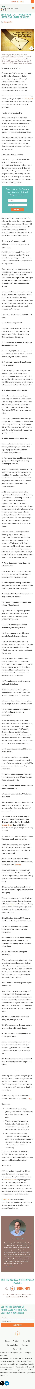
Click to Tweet (7, 825)
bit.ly (12, 904)
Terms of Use (17, 1349)
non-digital (29, 98)
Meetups (18, 864)
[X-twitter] (2, 1383)
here (30, 1098)
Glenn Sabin (7, 22)
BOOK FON (23, 1288)
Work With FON (14, 1)
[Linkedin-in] (6, 1383)
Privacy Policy (12, 1345)
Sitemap (25, 1345)
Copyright (26, 1341)
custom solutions (10, 1179)
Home (7, 1341)
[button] (33, 8)
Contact (22, 1)
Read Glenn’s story (9, 1266)
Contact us (6, 1199)
